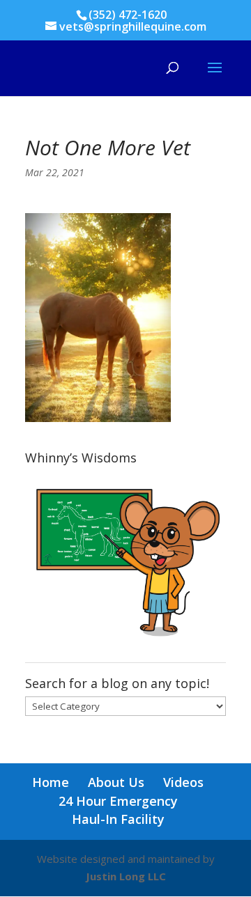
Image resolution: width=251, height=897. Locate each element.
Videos (183, 782)
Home (50, 782)
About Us (116, 782)
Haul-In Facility (118, 819)
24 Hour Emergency (118, 801)
